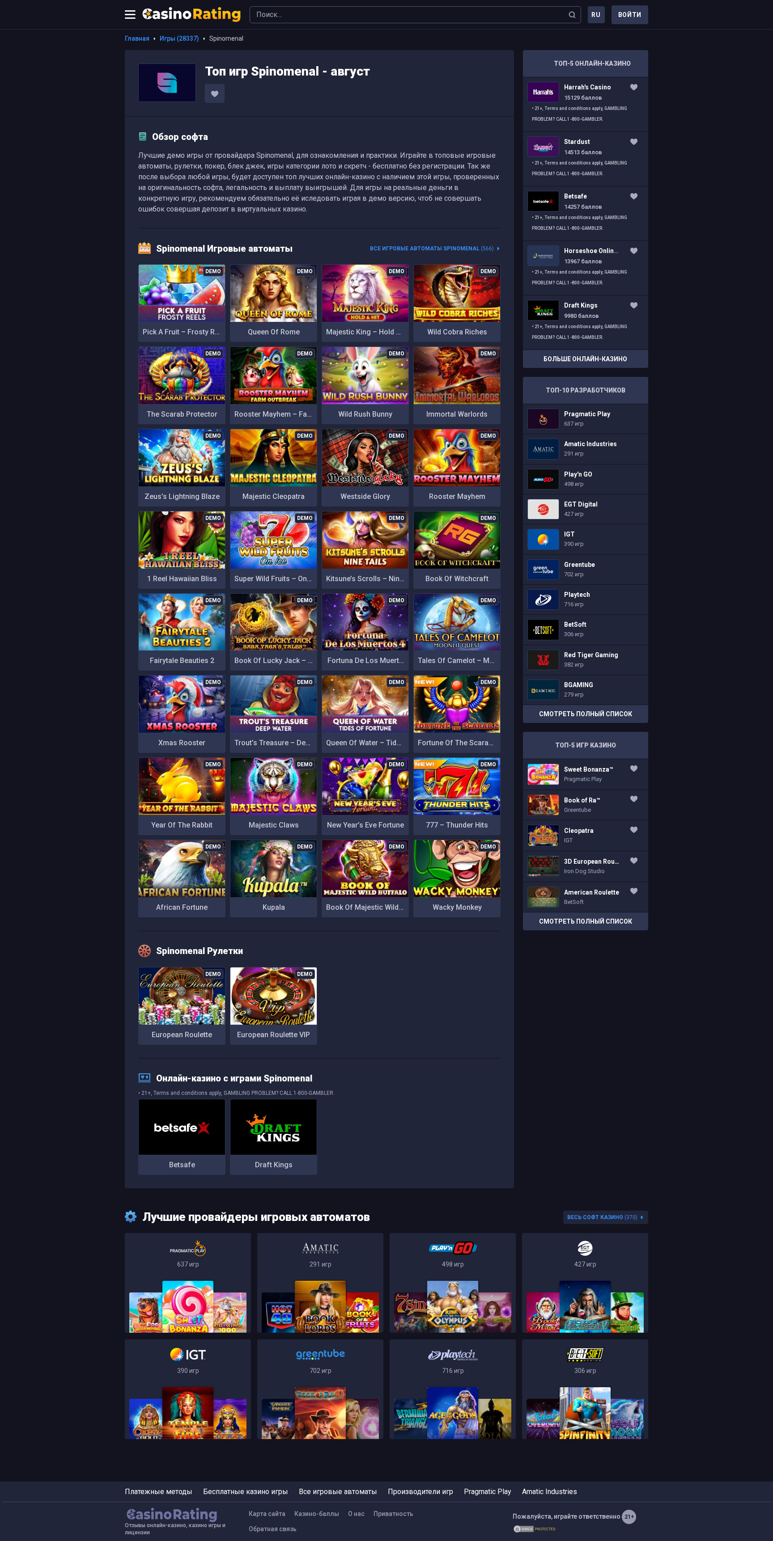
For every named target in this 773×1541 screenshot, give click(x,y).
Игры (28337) (179, 38)
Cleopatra (585, 835)
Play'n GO (585, 479)
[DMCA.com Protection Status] (535, 1529)
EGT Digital (585, 509)
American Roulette (585, 897)
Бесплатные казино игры (245, 1491)
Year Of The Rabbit (181, 825)
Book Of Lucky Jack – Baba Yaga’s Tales (275, 660)
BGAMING (585, 690)
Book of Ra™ (585, 805)
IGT (585, 539)
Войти (630, 14)
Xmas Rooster (181, 743)
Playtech (585, 599)
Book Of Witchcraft (456, 578)
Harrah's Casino (585, 104)
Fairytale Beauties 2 (182, 660)
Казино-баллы (316, 1513)
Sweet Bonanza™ (585, 774)
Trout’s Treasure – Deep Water (275, 743)
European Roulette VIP (273, 1034)
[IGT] (188, 1389)
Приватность (393, 1513)
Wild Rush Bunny (365, 414)
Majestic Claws (274, 825)
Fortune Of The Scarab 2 (458, 743)
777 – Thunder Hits (457, 825)
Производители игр (420, 1491)
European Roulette (182, 1034)
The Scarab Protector (182, 414)
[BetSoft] (585, 1389)
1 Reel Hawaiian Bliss (182, 578)
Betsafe (182, 1165)
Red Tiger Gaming (585, 660)
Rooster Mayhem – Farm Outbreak (275, 414)
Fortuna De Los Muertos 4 (367, 660)
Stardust (585, 159)
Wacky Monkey (457, 907)
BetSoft (585, 629)
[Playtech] (453, 1389)
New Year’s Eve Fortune (365, 825)
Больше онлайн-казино (585, 359)
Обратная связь (273, 1529)
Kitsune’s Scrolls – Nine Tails (367, 578)
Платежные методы (158, 1491)
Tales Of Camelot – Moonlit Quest (459, 660)
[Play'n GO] (453, 1283)
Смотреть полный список (585, 714)
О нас (356, 1513)
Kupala (274, 907)
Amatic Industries (585, 449)
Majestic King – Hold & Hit (367, 332)
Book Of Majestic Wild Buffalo (367, 907)
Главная (137, 38)
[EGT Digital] (585, 1283)
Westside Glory (365, 496)
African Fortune (182, 907)
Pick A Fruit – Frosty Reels (184, 332)
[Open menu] (130, 15)
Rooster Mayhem (457, 496)
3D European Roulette (585, 866)
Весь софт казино (602, 1217)
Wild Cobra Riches (457, 332)
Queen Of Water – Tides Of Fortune (367, 743)
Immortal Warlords (457, 414)
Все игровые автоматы (338, 1491)
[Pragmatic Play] (188, 1283)
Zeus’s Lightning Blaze (182, 496)
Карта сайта (267, 1513)
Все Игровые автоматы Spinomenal (432, 248)
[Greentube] (320, 1389)
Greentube (585, 569)
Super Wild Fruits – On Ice (275, 578)
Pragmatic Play (585, 419)
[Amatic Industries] (320, 1283)
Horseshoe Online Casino (585, 268)
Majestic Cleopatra (273, 496)
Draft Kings (274, 1165)
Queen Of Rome (274, 332)
